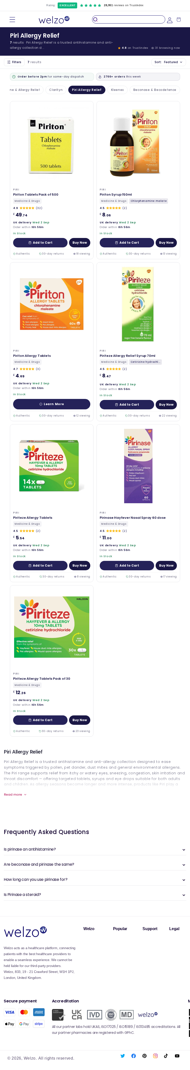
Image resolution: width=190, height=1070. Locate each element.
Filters (16, 62)
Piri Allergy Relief (86, 90)
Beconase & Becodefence (154, 90)
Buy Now (79, 242)
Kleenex (117, 90)
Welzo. (30, 1058)
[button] (12, 19)
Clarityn (56, 90)
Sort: (166, 62)
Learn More (54, 404)
